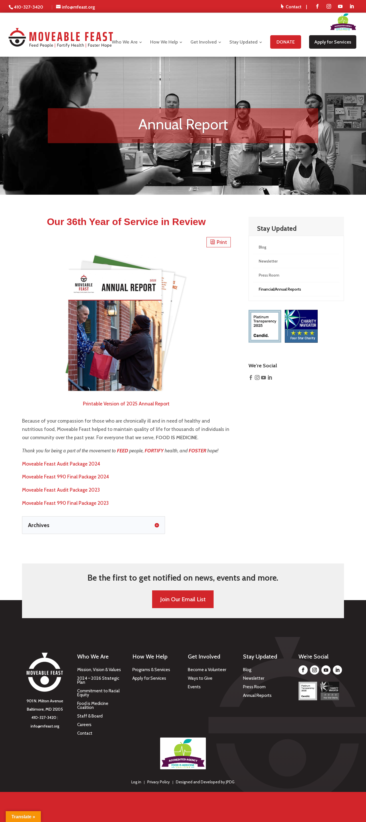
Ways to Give (200, 678)
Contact (84, 733)
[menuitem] (294, 7)
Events (194, 687)
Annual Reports (257, 695)
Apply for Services (149, 678)
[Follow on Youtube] (326, 670)
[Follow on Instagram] (314, 670)
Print (218, 242)
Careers (84, 725)
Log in (136, 782)
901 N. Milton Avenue (45, 700)
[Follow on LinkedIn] (337, 670)
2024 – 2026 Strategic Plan (98, 680)
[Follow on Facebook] (303, 670)
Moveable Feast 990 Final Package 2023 (65, 503)
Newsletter (253, 678)
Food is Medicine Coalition (92, 705)
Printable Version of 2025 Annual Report (126, 404)
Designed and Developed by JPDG (205, 782)
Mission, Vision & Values (99, 670)
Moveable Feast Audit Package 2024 (61, 464)
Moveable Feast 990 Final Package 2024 (65, 477)
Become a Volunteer (207, 670)
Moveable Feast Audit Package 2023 (61, 490)
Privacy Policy (158, 782)
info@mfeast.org (45, 726)
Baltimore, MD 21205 (45, 709)
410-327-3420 (43, 717)
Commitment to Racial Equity (98, 693)
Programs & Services (151, 670)
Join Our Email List (183, 599)
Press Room (254, 687)
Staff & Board (90, 716)
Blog (247, 670)
